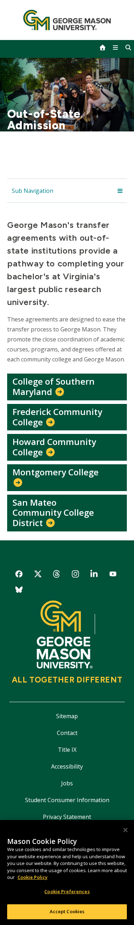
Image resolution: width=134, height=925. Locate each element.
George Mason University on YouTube (113, 575)
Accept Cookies (67, 911)
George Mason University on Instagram (75, 575)
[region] (67, 872)
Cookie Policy (33, 877)
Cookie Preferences (66, 891)
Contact (67, 733)
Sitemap (67, 716)
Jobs (67, 783)
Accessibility (67, 766)
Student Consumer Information (67, 800)
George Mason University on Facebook (19, 575)
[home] (102, 47)
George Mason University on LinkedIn (94, 575)
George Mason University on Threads (56, 575)
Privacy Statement (67, 817)
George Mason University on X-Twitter (37, 575)
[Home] (67, 20)
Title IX (67, 750)
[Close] (125, 830)
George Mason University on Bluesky (19, 591)
